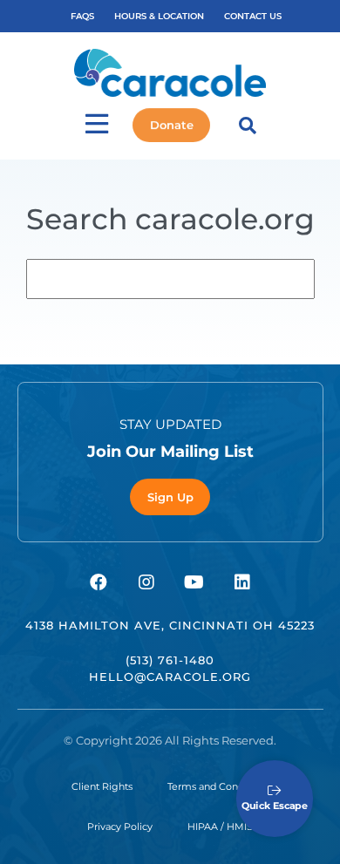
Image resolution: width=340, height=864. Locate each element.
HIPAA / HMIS (220, 826)
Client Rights (102, 786)
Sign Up (170, 497)
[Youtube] (194, 582)
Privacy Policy (120, 826)
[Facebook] (98, 582)
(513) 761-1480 (170, 660)
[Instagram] (146, 582)
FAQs (82, 16)
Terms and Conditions (218, 786)
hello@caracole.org (170, 677)
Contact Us (253, 16)
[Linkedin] (242, 582)
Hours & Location (159, 16)
